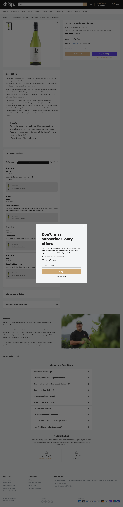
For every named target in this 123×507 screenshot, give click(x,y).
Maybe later (61, 276)
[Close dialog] (85, 226)
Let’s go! (61, 272)
